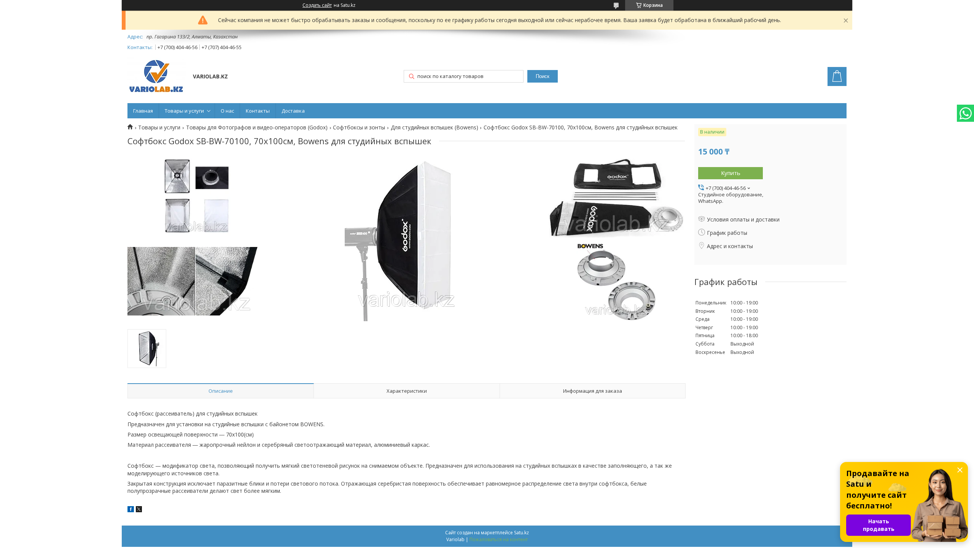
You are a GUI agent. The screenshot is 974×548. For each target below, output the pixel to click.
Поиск (542, 76)
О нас (227, 110)
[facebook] (130, 510)
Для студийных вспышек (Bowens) (434, 127)
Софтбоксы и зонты (359, 127)
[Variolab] (156, 77)
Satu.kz (521, 532)
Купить (730, 173)
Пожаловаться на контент (498, 539)
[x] (139, 510)
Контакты (258, 110)
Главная (143, 110)
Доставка (293, 110)
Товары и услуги (184, 110)
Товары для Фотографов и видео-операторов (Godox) (257, 127)
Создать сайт (317, 5)
